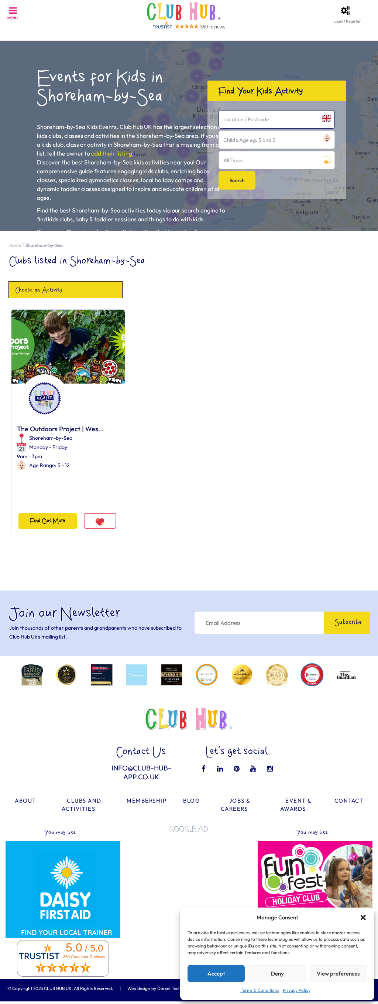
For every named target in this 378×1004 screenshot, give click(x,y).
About (25, 800)
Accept (216, 973)
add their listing (111, 153)
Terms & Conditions (260, 990)
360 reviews (213, 27)
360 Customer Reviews (84, 956)
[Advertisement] (188, 884)
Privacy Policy (296, 990)
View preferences (338, 973)
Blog (191, 800)
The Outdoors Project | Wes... (60, 429)
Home (15, 245)
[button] (363, 917)
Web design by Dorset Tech (154, 988)
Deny (277, 973)
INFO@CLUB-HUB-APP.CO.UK (141, 772)
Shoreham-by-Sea (50, 438)
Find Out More (47, 521)
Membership (146, 800)
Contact (349, 800)
